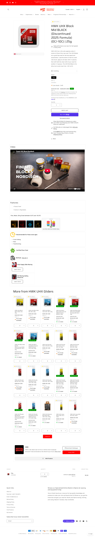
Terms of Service (11, 507)
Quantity (53, 102)
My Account (10, 512)
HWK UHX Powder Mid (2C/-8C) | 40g (19, 381)
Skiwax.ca (24, 533)
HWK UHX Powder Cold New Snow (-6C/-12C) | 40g (33, 381)
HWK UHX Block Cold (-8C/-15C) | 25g (47, 311)
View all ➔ (25, 258)
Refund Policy (10, 499)
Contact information (62, 533)
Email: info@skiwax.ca (12, 496)
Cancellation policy (72, 533)
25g (54, 77)
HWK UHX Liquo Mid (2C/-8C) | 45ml (75, 415)
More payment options (65, 118)
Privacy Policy (10, 504)
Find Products (10, 510)
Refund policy (31, 533)
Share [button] (54, 138)
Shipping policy (54, 533)
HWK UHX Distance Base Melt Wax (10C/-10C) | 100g (47, 416)
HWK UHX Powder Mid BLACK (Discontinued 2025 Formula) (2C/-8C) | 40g (19, 417)
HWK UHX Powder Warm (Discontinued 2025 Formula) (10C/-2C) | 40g (61, 382)
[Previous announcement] (31, 2)
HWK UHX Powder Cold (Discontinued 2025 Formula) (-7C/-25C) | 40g (33, 416)
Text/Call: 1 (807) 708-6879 (13, 494)
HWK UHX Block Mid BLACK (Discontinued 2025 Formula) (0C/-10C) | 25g (20, 347)
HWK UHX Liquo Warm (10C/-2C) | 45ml (60, 416)
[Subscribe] (31, 521)
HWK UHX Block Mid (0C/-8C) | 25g (34, 311)
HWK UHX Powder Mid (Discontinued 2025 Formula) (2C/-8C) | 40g (74, 382)
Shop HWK (71, 452)
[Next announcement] (63, 2)
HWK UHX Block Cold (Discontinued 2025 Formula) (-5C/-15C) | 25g (33, 346)
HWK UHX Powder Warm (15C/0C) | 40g (47, 345)
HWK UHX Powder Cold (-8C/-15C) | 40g (47, 381)
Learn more (17, 269)
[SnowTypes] (14, 224)
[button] (8, 9)
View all (47, 436)
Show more (58, 451)
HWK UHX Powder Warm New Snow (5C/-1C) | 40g (60, 346)
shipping (63, 92)
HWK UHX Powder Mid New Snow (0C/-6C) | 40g (74, 346)
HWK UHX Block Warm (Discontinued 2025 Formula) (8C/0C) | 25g (61, 312)
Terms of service (45, 533)
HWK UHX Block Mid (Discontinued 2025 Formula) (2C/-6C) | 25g (75, 312)
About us (9, 491)
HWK (26, 447)
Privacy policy (38, 533)
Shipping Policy (57, 134)
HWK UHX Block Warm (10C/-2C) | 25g (19, 312)
